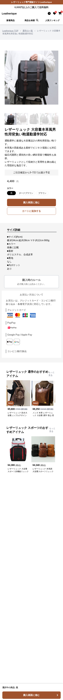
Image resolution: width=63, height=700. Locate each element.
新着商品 (10, 20)
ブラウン (42, 193)
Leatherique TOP (10, 30)
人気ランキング (52, 20)
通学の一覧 (28, 30)
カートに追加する (31, 211)
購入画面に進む (31, 202)
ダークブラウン (26, 193)
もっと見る (51, 373)
